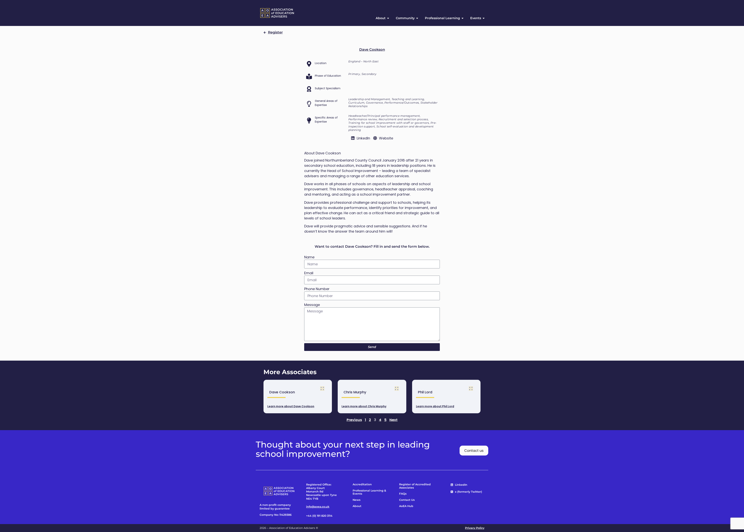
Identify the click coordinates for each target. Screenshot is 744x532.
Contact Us (407, 500)
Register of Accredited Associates (415, 486)
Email (308, 273)
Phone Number (317, 288)
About (357, 506)
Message (312, 304)
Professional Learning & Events (369, 492)
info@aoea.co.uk (317, 506)
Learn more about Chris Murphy (364, 406)
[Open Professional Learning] (462, 18)
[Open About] (388, 18)
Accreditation (362, 484)
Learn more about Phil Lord (435, 406)
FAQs (402, 493)
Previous (354, 419)
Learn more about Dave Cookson (290, 406)
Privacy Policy (474, 528)
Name (309, 257)
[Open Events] (483, 18)
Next (393, 419)
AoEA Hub (406, 506)
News (356, 500)
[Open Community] (417, 18)
